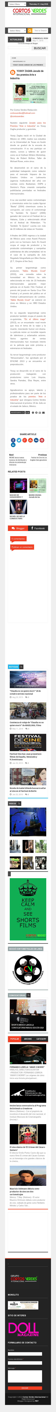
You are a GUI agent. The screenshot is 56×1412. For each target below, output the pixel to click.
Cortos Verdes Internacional (34, 1397)
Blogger (35, 43)
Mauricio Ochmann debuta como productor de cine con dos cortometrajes (24, 1191)
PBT (36, 1401)
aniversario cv (19, 61)
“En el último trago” (35, 319)
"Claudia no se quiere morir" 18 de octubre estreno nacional (25, 692)
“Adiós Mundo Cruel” (34, 271)
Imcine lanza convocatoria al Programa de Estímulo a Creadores (28, 1107)
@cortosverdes (17, 116)
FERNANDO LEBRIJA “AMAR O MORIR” (27, 1067)
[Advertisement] (29, 640)
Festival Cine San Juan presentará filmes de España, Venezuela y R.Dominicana (25, 756)
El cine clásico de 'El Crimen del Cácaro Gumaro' (27, 1148)
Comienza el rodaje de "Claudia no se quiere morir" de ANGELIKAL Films (27, 724)
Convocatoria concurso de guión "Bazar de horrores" (27, 1026)
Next (44, 1016)
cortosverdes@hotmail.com (22, 113)
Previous (11, 1016)
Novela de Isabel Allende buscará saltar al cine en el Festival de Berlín (28, 789)
